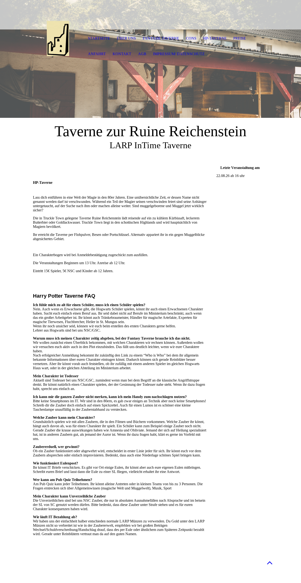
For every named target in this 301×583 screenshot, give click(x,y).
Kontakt (122, 54)
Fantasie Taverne (161, 38)
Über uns (126, 38)
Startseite (99, 38)
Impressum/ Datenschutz (179, 54)
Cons (191, 38)
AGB (142, 54)
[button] (269, 562)
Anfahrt (97, 54)
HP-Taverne (215, 38)
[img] (57, 39)
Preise (239, 38)
